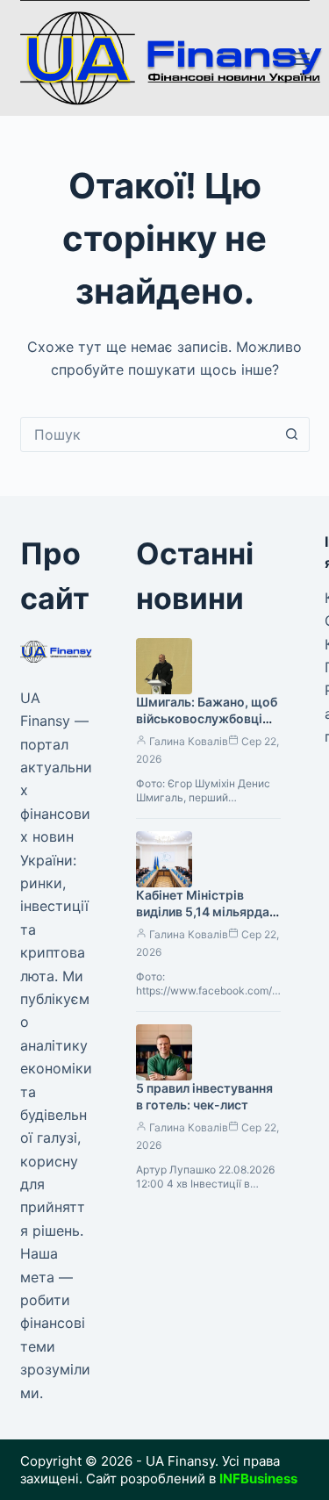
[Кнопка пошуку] (292, 434)
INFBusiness (258, 1478)
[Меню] (302, 59)
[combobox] (148, 434)
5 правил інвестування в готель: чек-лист (204, 1096)
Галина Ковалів (188, 741)
